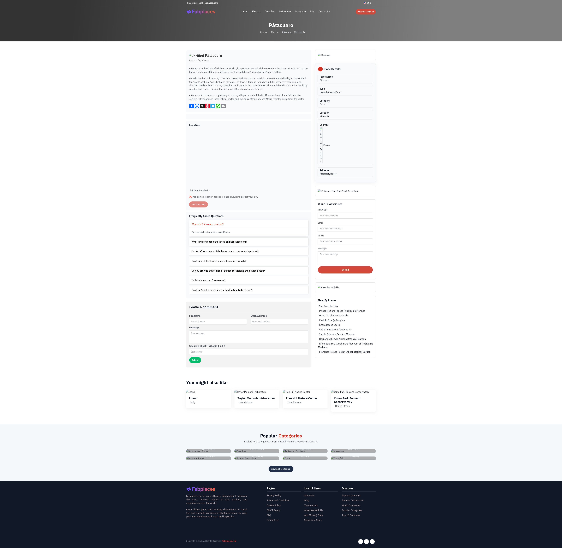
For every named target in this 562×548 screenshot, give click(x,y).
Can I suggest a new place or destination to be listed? (222, 290)
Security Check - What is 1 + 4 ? (207, 345)
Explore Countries (351, 495)
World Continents (351, 505)
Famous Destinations (353, 500)
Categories (300, 11)
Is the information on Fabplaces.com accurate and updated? (225, 251)
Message (194, 327)
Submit (345, 270)
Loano (193, 398)
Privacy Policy (274, 495)
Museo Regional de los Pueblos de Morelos (342, 310)
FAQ (269, 515)
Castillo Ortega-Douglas (332, 320)
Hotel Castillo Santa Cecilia (333, 315)
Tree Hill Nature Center (301, 398)
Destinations (285, 11)
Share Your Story (313, 520)
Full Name (195, 315)
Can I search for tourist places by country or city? (219, 261)
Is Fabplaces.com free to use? (208, 280)
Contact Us (324, 11)
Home (244, 11)
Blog (312, 11)
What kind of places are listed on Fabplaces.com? (219, 241)
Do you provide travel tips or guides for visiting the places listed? (228, 270)
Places (263, 32)
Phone (321, 235)
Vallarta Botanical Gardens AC (335, 329)
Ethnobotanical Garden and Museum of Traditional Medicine (345, 345)
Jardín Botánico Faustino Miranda (337, 334)
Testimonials (311, 505)
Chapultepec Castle (329, 324)
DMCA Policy (273, 510)
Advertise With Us (366, 12)
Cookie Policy (274, 505)
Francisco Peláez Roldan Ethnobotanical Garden (344, 351)
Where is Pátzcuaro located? (207, 224)
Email (320, 223)
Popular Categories (352, 510)
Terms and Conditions (278, 500)
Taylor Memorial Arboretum (256, 398)
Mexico (275, 32)
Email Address (259, 315)
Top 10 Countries (351, 515)
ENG (369, 3)
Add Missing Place (313, 515)
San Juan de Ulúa (328, 306)
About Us (256, 11)
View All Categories (280, 469)
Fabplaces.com (229, 541)
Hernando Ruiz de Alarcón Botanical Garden (342, 338)
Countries (269, 11)
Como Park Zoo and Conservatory (347, 400)
